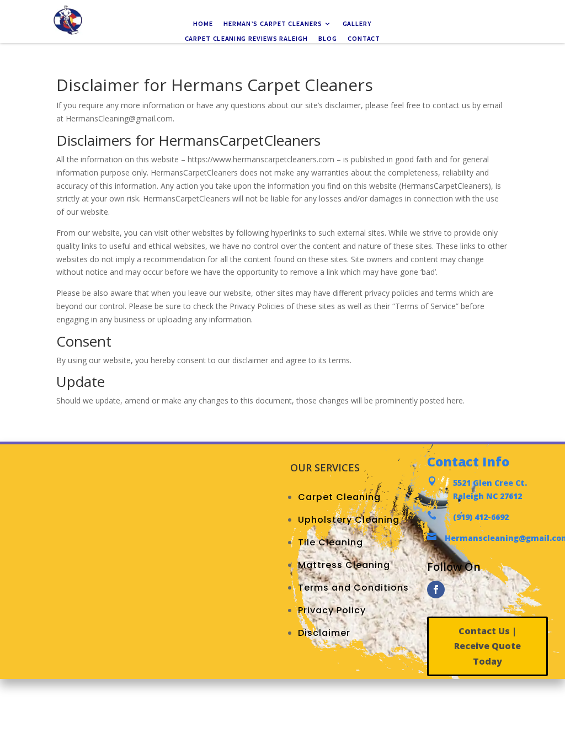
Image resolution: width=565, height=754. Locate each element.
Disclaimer (324, 632)
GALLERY (357, 24)
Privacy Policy (332, 610)
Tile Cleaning (330, 542)
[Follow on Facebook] (436, 589)
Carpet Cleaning (339, 497)
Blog (328, 39)
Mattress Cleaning (344, 565)
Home (202, 24)
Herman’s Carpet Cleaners (272, 24)
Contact (364, 39)
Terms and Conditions (353, 587)
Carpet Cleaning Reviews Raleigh (246, 39)
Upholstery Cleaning (348, 519)
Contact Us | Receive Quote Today (487, 646)
